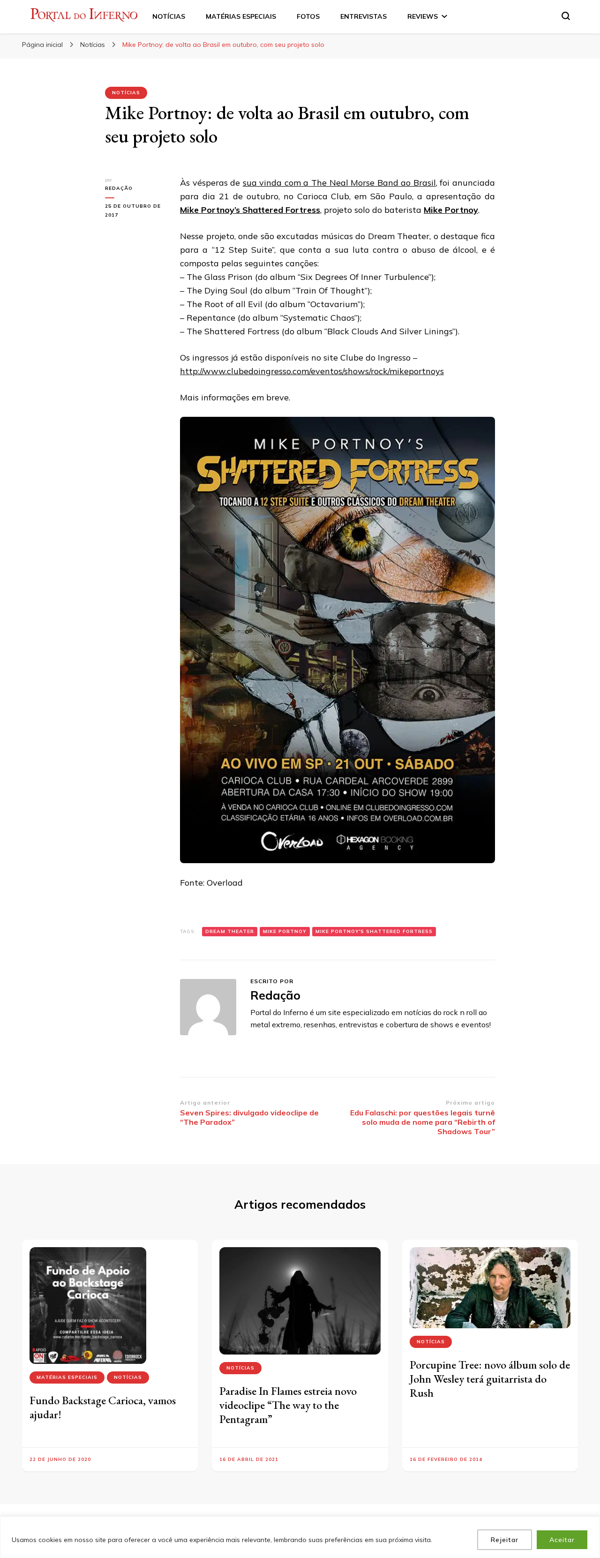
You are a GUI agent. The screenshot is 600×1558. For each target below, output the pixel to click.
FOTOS (308, 16)
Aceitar (562, 1539)
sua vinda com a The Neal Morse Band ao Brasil (339, 182)
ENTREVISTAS (363, 16)
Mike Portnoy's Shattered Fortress (374, 931)
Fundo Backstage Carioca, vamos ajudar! (103, 1407)
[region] (300, 1537)
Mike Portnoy (451, 209)
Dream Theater (229, 931)
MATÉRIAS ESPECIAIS (241, 16)
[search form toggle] (566, 16)
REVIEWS (422, 16)
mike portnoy (285, 931)
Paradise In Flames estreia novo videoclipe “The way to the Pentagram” (288, 1405)
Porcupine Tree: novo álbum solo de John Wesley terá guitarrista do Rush (490, 1378)
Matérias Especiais (67, 1377)
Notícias (126, 93)
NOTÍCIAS (168, 16)
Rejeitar (504, 1539)
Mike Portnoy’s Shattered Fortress (250, 209)
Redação (119, 188)
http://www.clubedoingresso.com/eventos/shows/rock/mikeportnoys (312, 371)
